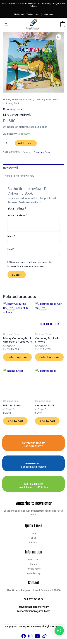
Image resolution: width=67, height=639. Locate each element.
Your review (17, 215)
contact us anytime (33, 443)
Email (10, 249)
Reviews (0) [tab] (10, 167)
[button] (7, 24)
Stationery (17, 99)
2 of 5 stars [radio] (33, 209)
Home (6, 99)
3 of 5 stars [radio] (37, 209)
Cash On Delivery (33, 484)
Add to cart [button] (15, 421)
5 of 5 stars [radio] (44, 209)
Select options (17, 357)
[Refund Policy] (33, 460)
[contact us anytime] (33, 439)
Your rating (16, 208)
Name (11, 236)
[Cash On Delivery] (33, 480)
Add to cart (26, 143)
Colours (28, 99)
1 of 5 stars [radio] (29, 209)
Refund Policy (33, 463)
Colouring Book (43, 99)
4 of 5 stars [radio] (40, 209)
